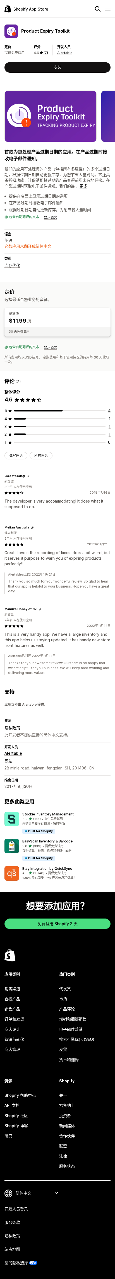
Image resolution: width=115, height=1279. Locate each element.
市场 (63, 999)
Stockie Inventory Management (48, 814)
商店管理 (12, 1049)
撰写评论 (16, 456)
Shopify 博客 (16, 1125)
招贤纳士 (67, 1105)
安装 (57, 67)
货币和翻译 (69, 1059)
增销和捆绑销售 (73, 1019)
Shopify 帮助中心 (20, 1095)
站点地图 (12, 1249)
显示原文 (50, 217)
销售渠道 (12, 988)
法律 (63, 1156)
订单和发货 (14, 1019)
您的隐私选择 (16, 1262)
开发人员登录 (16, 1209)
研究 (8, 1135)
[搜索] (97, 9)
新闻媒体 (67, 1125)
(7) (46, 53)
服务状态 (67, 1166)
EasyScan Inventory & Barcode (47, 841)
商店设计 (12, 1029)
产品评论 (67, 1009)
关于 (63, 1095)
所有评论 (41, 456)
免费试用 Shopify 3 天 (58, 923)
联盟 (63, 1146)
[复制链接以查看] (28, 476)
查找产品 (12, 999)
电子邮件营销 (71, 1029)
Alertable (64, 53)
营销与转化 (14, 1039)
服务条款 (12, 1222)
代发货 (65, 988)
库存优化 (12, 265)
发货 (63, 1049)
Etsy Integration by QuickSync (47, 868)
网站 (8, 761)
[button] (57, 823)
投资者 (65, 1115)
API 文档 (12, 1105)
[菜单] (108, 9)
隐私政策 (12, 727)
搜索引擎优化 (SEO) (76, 1039)
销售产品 (12, 1009)
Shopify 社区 (16, 1115)
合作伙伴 (67, 1135)
